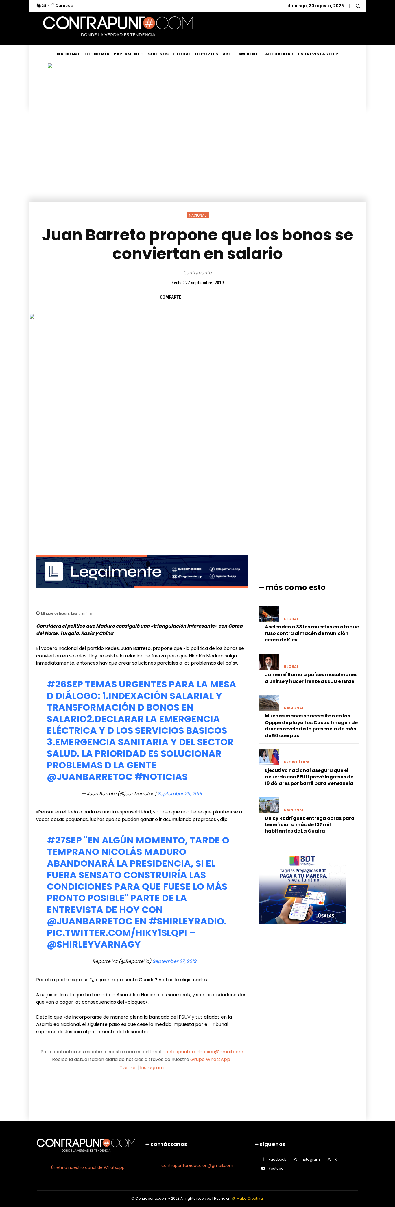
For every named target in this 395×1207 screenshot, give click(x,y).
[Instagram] (295, 1159)
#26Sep (65, 684)
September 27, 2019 (174, 961)
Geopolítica (296, 762)
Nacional (197, 215)
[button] (357, 6)
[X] (203, 297)
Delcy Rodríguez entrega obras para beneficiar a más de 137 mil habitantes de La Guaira (310, 825)
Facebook (277, 1159)
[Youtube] (263, 1168)
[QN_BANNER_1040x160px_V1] (197, 67)
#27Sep (64, 840)
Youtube (276, 1168)
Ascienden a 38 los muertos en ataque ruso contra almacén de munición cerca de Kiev (312, 633)
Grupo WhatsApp (210, 1059)
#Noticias (161, 776)
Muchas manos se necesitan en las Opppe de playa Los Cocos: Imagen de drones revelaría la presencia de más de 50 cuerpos (311, 726)
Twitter (128, 1067)
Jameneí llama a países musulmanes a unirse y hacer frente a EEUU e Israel (311, 677)
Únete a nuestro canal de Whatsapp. (88, 1167)
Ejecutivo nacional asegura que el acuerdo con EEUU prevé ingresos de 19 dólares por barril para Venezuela (309, 777)
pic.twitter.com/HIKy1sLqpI (117, 932)
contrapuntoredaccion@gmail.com (203, 1051)
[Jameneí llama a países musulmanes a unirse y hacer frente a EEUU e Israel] (269, 662)
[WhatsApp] (229, 297)
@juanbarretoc (89, 776)
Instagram (152, 1067)
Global (291, 619)
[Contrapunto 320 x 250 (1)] (302, 928)
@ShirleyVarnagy (94, 944)
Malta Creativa (250, 1198)
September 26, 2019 (180, 793)
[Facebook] (189, 297)
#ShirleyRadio (186, 921)
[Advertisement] (197, 158)
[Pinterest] (216, 297)
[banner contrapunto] (142, 592)
